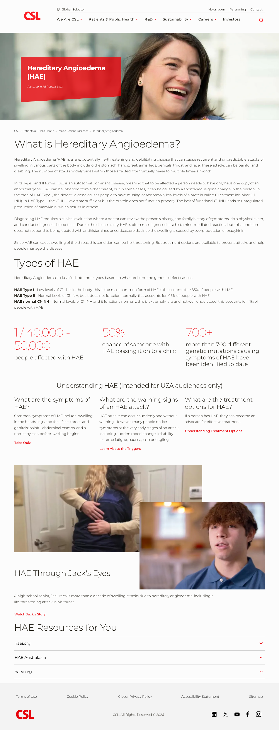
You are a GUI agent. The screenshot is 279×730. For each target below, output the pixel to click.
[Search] (261, 19)
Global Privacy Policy (135, 696)
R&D (149, 19)
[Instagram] (256, 714)
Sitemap (256, 696)
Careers (205, 19)
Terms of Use (26, 696)
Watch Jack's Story (30, 614)
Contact (256, 9)
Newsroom (216, 9)
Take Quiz (22, 443)
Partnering (238, 9)
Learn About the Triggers (120, 449)
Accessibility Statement (200, 696)
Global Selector (73, 9)
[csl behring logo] (24, 714)
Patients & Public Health (111, 19)
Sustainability (175, 19)
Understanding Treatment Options (213, 431)
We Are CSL (68, 19)
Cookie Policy (77, 696)
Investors (231, 19)
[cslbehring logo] (32, 16)
